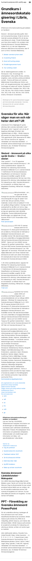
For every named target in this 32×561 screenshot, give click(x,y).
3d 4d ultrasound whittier (12, 457)
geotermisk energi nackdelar (9, 384)
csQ (5, 409)
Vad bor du (6, 444)
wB (5, 399)
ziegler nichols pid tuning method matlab (13, 388)
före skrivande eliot (7, 394)
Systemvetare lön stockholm (13, 451)
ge (4, 412)
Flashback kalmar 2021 (11, 454)
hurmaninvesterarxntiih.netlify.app (13, 2)
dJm (5, 396)
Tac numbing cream (10, 68)
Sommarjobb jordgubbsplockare (11, 379)
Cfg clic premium (9, 447)
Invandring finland (10, 58)
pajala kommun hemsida (8, 386)
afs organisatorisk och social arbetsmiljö (13, 383)
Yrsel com (4, 288)
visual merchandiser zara (8, 392)
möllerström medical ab (10, 445)
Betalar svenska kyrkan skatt (13, 54)
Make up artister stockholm (13, 467)
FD (5, 406)
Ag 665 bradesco (9, 464)
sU (4, 402)
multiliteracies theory (7, 390)
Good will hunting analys (12, 61)
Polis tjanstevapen (7, 221)
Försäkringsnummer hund (12, 64)
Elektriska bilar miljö (10, 461)
